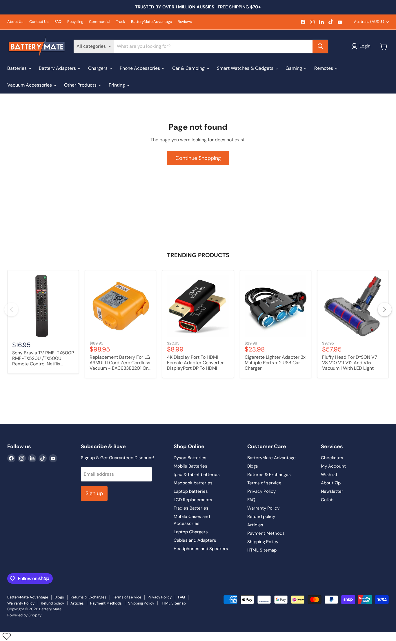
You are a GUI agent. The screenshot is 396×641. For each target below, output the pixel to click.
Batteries (17, 68)
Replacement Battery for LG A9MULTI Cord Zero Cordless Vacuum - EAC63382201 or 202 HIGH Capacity (120, 363)
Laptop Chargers (191, 532)
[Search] (320, 46)
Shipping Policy (262, 542)
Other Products (81, 85)
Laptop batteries (191, 491)
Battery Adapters (58, 68)
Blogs (252, 466)
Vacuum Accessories (30, 85)
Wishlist (329, 474)
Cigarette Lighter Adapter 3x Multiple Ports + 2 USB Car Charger (275, 362)
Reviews (185, 22)
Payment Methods (266, 533)
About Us (15, 22)
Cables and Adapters (195, 540)
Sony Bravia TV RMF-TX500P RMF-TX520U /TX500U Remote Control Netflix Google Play (43, 358)
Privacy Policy (261, 491)
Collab (327, 500)
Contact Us (39, 22)
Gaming (294, 68)
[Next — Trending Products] (385, 309)
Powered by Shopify (24, 615)
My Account (333, 466)
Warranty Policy (263, 508)
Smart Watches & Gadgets (246, 68)
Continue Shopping (198, 158)
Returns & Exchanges (269, 474)
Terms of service (264, 483)
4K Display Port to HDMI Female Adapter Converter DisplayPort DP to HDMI (195, 362)
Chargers (98, 68)
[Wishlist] (6, 636)
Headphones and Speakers (201, 549)
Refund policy (261, 516)
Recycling (75, 22)
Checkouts (332, 458)
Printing (117, 85)
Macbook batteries (193, 483)
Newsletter (332, 491)
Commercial (99, 22)
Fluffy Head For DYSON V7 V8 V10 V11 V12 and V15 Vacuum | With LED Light (349, 362)
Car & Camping (189, 68)
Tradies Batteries (191, 508)
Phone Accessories (140, 68)
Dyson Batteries (190, 458)
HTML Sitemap (262, 550)
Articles (255, 525)
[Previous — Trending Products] (11, 309)
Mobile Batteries (190, 466)
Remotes (324, 68)
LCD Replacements (193, 500)
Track (120, 22)
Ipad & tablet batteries (197, 474)
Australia (369, 21)
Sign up (94, 493)
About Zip (331, 483)
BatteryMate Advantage (151, 22)
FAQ (58, 22)
